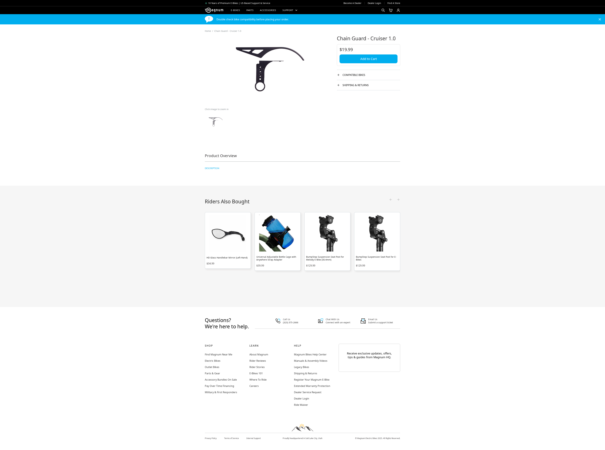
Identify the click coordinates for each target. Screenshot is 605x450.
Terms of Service (231, 438)
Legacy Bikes (301, 367)
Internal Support (253, 438)
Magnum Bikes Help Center (310, 354)
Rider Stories (257, 367)
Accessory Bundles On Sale (221, 379)
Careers (254, 386)
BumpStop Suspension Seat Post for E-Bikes (376, 258)
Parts (250, 10)
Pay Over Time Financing (219, 386)
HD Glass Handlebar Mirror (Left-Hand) (227, 257)
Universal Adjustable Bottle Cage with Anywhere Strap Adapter (276, 258)
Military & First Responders (221, 392)
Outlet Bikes (212, 367)
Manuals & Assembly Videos (310, 360)
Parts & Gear (212, 373)
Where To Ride (258, 379)
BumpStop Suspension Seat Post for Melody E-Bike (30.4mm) (325, 258)
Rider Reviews (257, 360)
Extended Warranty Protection (312, 386)
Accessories (268, 10)
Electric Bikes (212, 360)
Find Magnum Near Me (218, 354)
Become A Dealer (352, 3)
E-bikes (235, 10)
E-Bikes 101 (256, 373)
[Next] (398, 199)
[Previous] (391, 199)
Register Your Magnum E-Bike (311, 379)
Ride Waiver (301, 405)
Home (208, 30)
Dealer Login (374, 3)
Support (287, 10)
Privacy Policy (211, 438)
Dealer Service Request (307, 392)
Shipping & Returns (356, 85)
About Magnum (258, 354)
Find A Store (393, 3)
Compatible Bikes (354, 75)
